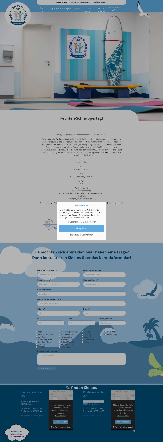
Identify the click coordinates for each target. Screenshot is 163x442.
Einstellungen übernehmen (81, 235)
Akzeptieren (81, 228)
